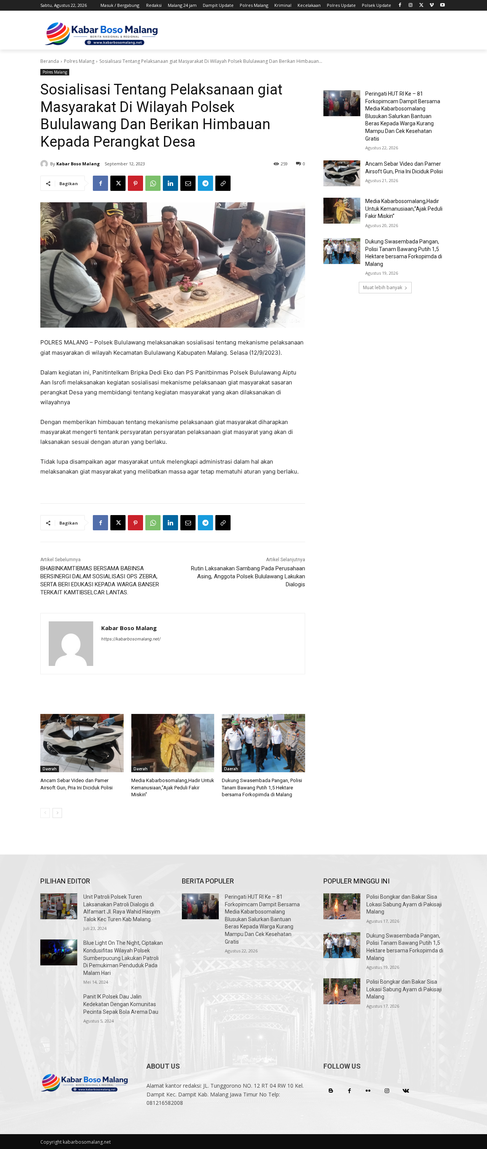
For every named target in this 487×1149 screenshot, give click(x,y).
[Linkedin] (170, 183)
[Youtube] (442, 5)
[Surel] (188, 183)
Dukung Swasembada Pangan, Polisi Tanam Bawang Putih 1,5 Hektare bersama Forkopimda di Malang (262, 787)
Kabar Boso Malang (78, 163)
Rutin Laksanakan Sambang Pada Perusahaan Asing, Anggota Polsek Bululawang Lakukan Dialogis (248, 576)
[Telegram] (205, 183)
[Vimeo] (431, 5)
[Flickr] (368, 1090)
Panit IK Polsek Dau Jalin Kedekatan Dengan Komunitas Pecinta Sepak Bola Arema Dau (120, 1004)
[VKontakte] (405, 1090)
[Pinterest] (135, 183)
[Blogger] (330, 1090)
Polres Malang (79, 61)
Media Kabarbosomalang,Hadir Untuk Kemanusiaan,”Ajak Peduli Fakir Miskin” (172, 787)
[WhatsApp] (153, 183)
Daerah (50, 768)
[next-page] (57, 813)
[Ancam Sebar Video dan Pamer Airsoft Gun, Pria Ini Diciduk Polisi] (82, 743)
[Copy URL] (223, 183)
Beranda (49, 61)
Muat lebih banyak (382, 287)
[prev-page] (45, 813)
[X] (421, 5)
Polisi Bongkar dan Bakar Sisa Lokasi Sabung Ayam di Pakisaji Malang (404, 904)
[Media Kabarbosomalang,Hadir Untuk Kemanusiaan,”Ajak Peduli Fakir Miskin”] (173, 743)
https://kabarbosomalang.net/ (131, 639)
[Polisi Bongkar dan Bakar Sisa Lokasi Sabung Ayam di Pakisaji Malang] (341, 906)
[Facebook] (400, 5)
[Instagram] (410, 5)
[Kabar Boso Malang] (45, 164)
